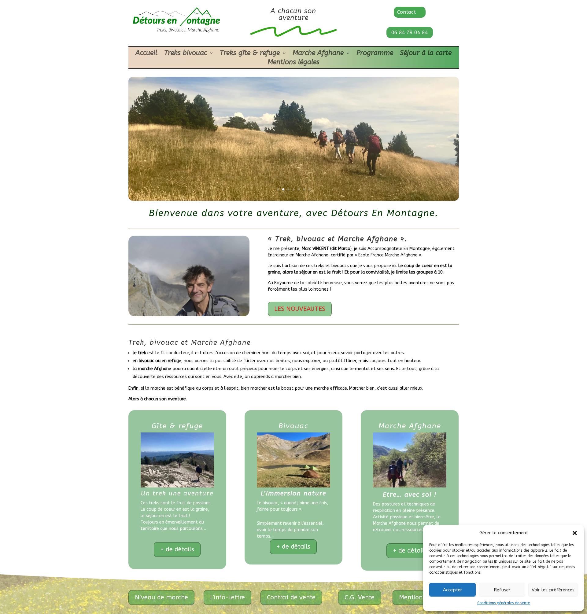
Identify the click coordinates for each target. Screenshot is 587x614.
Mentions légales (293, 63)
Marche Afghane (318, 54)
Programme (374, 54)
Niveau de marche (161, 597)
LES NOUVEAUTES (299, 308)
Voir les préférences (553, 590)
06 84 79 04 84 (409, 32)
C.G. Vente (360, 597)
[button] (575, 533)
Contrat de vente (291, 597)
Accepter (452, 590)
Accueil (146, 54)
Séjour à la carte (426, 54)
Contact (406, 12)
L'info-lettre (227, 597)
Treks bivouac (185, 54)
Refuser (502, 590)
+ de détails (177, 549)
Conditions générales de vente (503, 603)
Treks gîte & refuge (250, 54)
